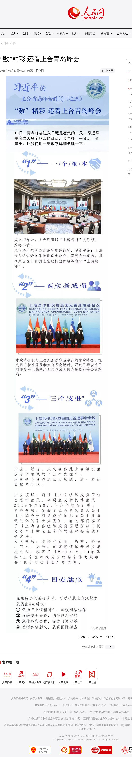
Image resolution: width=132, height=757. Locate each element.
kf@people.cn (53, 705)
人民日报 (7, 682)
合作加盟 (85, 698)
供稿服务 (97, 698)
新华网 (40, 70)
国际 (14, 43)
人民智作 (91, 682)
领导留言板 (49, 682)
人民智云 (77, 682)
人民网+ (21, 682)
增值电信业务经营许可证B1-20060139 (109, 712)
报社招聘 (49, 698)
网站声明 (120, 698)
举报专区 (89, 33)
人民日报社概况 (19, 698)
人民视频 (63, 682)
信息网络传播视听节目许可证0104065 (24, 725)
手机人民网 (35, 682)
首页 (3, 33)
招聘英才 (61, 698)
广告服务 (73, 698)
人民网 (4, 43)
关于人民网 (36, 698)
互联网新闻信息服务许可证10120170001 (64, 712)
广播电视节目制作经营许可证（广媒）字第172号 (54, 718)
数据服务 (108, 698)
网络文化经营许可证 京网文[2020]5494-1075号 (70, 725)
